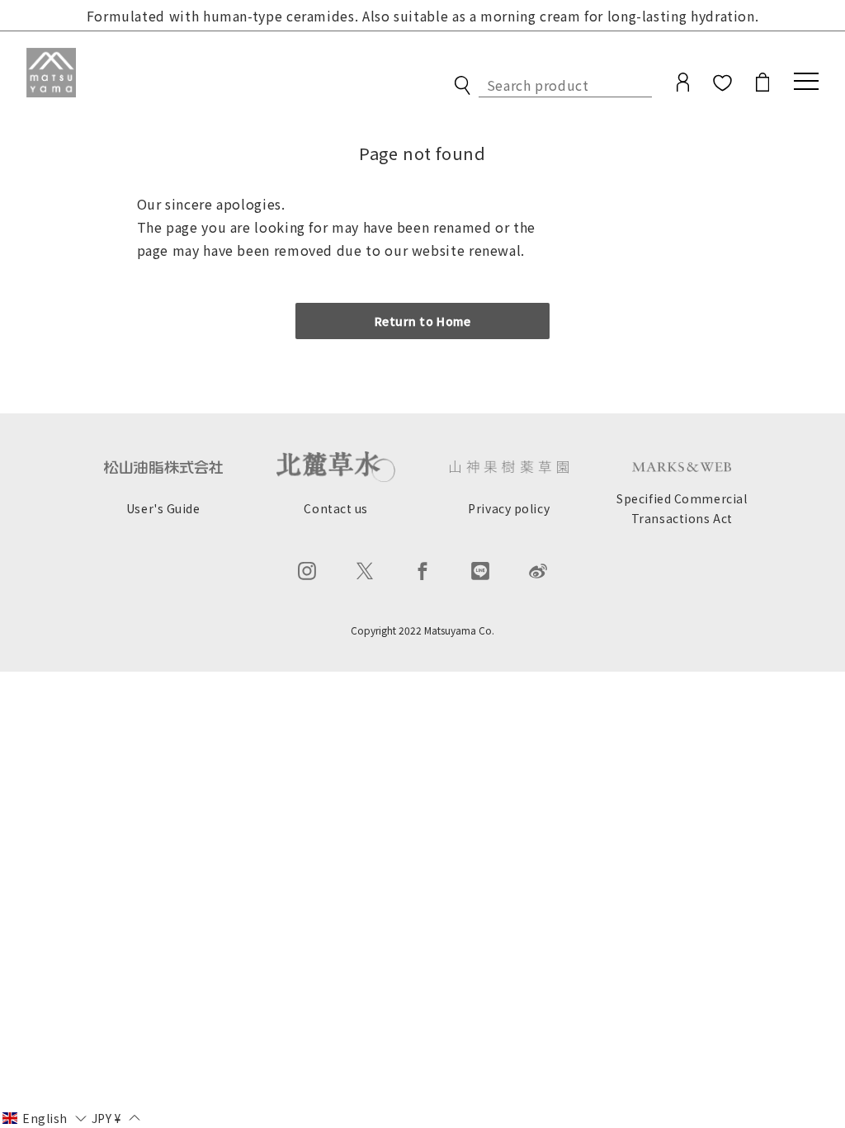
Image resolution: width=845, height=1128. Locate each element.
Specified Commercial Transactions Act (681, 508)
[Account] (683, 86)
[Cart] (762, 86)
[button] (44, 1117)
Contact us (336, 508)
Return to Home (423, 321)
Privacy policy (509, 508)
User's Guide (163, 508)
